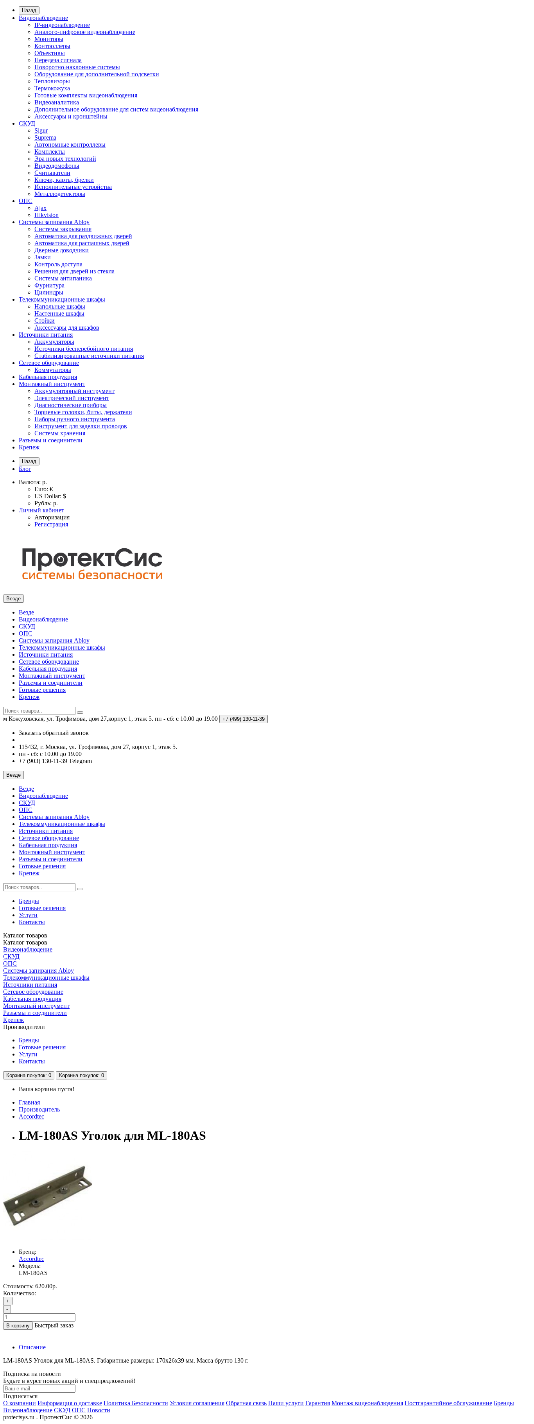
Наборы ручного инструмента (74, 419)
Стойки (44, 320)
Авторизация (52, 517)
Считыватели (52, 172)
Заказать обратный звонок (54, 732)
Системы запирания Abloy (54, 222)
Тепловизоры (52, 81)
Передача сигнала (58, 60)
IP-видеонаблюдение (62, 25)
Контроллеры (52, 46)
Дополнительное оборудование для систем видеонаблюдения (116, 109)
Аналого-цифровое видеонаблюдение (84, 32)
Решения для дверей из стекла (74, 271)
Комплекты (49, 151)
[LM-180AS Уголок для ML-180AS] (47, 1238)
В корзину (18, 1326)
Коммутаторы (52, 369)
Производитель (39, 1109)
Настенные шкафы (59, 313)
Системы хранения (59, 433)
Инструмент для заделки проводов (80, 426)
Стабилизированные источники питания (89, 355)
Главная (29, 1102)
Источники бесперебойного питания (83, 348)
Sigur (41, 130)
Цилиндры (48, 292)
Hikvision (46, 215)
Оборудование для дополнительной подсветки (96, 74)
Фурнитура (49, 285)
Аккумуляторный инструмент (74, 391)
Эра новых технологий (65, 158)
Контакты (32, 922)
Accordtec (31, 1116)
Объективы (49, 53)
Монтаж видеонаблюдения (367, 1403)
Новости (98, 1410)
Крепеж (29, 447)
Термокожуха (52, 88)
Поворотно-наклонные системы (77, 67)
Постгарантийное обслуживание (448, 1403)
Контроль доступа (58, 264)
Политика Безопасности (136, 1403)
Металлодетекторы (59, 193)
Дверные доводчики (61, 250)
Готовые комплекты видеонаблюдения (85, 95)
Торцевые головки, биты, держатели (83, 412)
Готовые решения (42, 689)
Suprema (45, 137)
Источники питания (46, 334)
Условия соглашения (197, 1403)
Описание (32, 1347)
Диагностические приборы (70, 405)
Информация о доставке (70, 1403)
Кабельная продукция (48, 377)
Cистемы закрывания (62, 229)
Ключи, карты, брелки (64, 179)
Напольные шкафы (59, 306)
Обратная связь (246, 1403)
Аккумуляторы (54, 341)
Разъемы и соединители (50, 440)
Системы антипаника (63, 278)
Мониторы (48, 39)
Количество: (19, 1293)
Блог (25, 468)
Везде (26, 612)
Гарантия (317, 1403)
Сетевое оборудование (49, 362)
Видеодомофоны (56, 165)
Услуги (28, 915)
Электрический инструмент (71, 398)
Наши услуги (286, 1403)
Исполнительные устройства (73, 186)
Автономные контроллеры (70, 144)
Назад (29, 10)
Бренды (29, 901)
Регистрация (51, 524)
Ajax (40, 208)
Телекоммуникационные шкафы (62, 299)
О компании (19, 1403)
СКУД (27, 123)
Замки (42, 257)
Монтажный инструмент (52, 384)
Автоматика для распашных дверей (81, 243)
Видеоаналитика (56, 102)
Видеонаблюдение (43, 17)
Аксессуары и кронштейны (71, 116)
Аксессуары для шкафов (66, 327)
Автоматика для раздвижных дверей (83, 236)
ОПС (25, 201)
